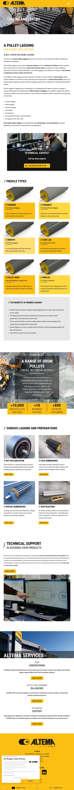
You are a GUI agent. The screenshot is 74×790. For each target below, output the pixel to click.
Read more (8, 474)
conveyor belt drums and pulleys (39, 560)
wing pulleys (8, 558)
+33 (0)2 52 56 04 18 (37, 165)
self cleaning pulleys (18, 558)
